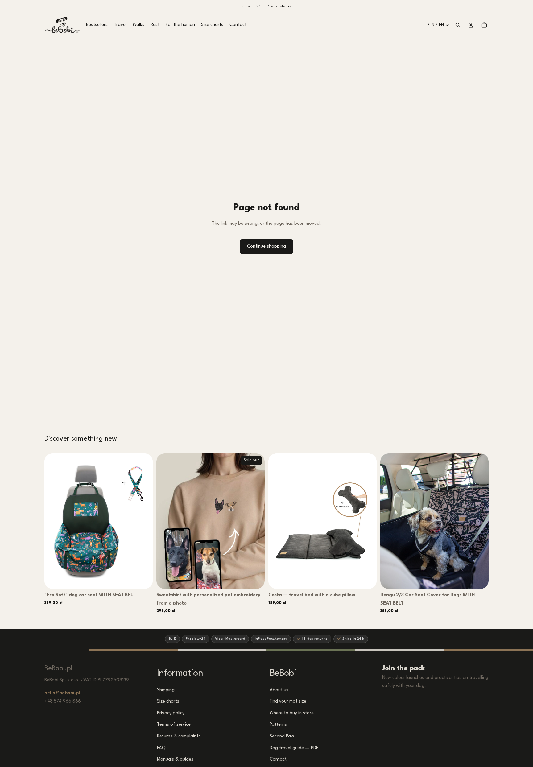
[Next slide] (143, 521)
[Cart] (484, 25)
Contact (278, 759)
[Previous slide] (53, 521)
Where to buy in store (292, 713)
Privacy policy (170, 713)
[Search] (458, 25)
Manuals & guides (175, 759)
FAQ (161, 747)
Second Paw (282, 736)
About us (279, 689)
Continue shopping (266, 246)
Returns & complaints (178, 736)
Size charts (168, 701)
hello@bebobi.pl (62, 693)
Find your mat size (288, 701)
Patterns (278, 724)
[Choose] (144, 579)
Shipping (166, 689)
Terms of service (174, 724)
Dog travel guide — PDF (294, 747)
